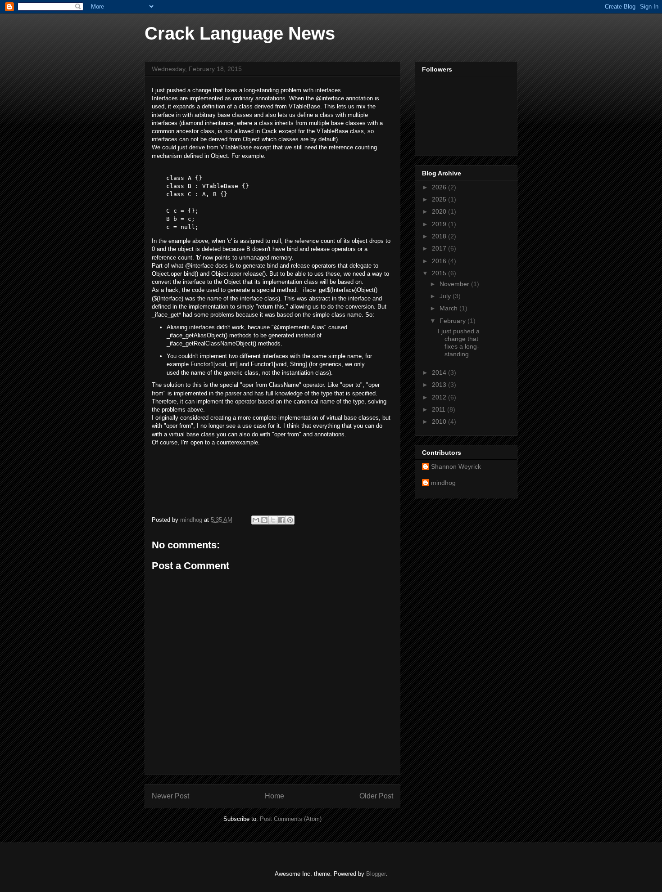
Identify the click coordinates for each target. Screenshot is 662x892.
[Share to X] (272, 519)
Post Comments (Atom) (291, 819)
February (453, 320)
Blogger (375, 873)
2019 (440, 224)
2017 (440, 248)
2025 (440, 199)
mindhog (443, 482)
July (446, 296)
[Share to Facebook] (281, 519)
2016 (440, 260)
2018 (440, 236)
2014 (440, 372)
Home (274, 796)
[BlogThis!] (264, 519)
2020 (440, 211)
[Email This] (255, 519)
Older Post (376, 796)
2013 (440, 384)
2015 (440, 273)
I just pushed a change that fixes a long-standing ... (459, 342)
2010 (440, 421)
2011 (439, 409)
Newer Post (170, 796)
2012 (440, 397)
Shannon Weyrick (456, 466)
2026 (440, 187)
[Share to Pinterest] (290, 519)
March (449, 308)
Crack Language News (240, 33)
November (455, 283)
